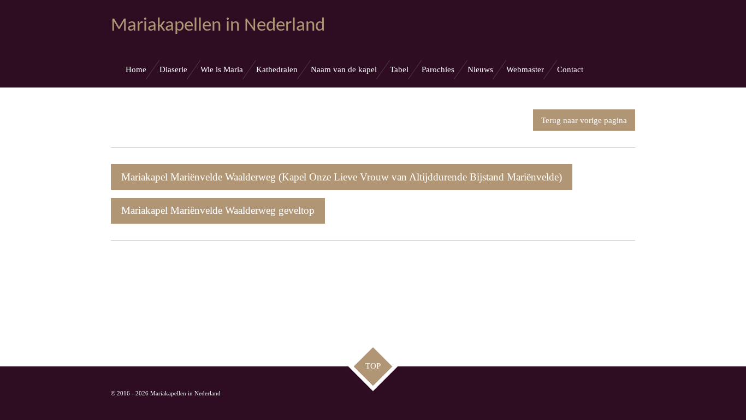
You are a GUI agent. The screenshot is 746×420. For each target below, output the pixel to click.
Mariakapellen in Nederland (218, 26)
